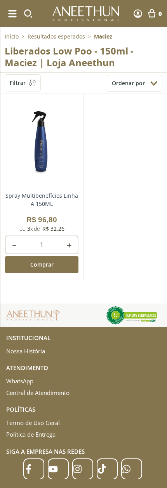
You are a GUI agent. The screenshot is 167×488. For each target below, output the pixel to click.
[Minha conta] (138, 13)
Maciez (103, 36)
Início (12, 36)
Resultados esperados (56, 36)
